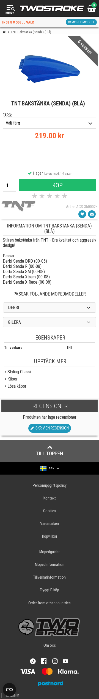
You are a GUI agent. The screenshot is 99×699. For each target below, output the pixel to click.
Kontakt (49, 498)
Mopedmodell (83, 22)
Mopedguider (49, 552)
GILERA (14, 322)
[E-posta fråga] (92, 214)
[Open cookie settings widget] (9, 689)
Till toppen (49, 453)
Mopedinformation (49, 564)
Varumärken (49, 523)
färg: (7, 115)
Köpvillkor (49, 536)
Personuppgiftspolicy (50, 485)
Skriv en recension (51, 428)
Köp (57, 185)
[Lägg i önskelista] (82, 214)
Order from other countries (49, 603)
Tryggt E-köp (49, 590)
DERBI (13, 307)
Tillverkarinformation (49, 577)
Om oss (49, 645)
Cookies (49, 511)
